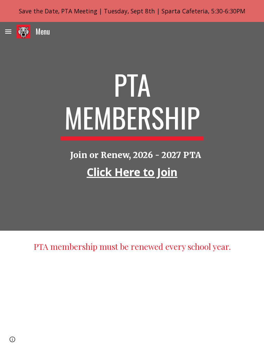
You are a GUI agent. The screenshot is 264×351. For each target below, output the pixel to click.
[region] (132, 11)
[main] (132, 104)
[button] (8, 31)
